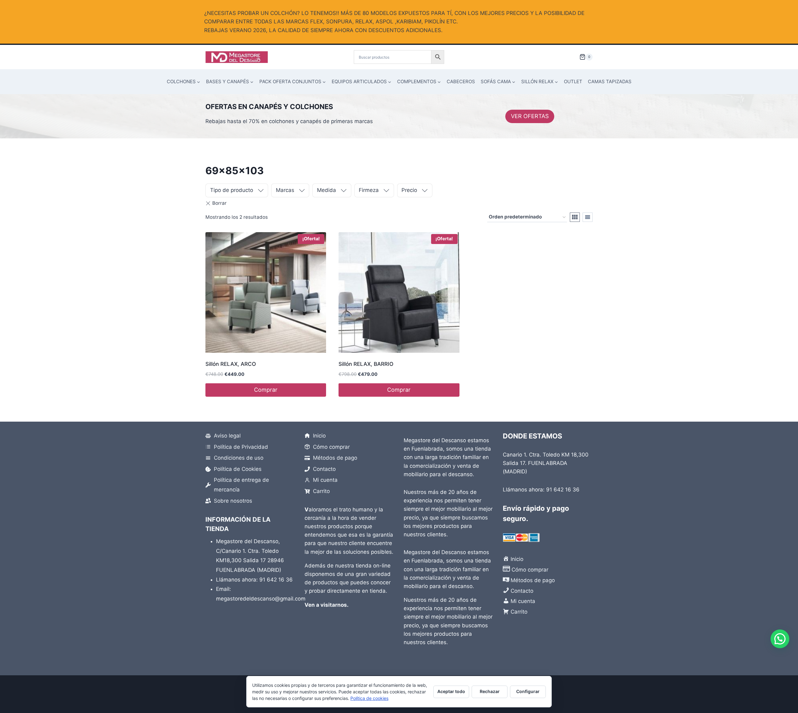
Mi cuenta (325, 480)
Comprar (265, 389)
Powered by (788, 677)
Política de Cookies (238, 469)
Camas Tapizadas (610, 81)
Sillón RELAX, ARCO (230, 364)
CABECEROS (461, 81)
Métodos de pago (335, 458)
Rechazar (490, 691)
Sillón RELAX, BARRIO (366, 364)
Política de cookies (369, 698)
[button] (780, 638)
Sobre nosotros (233, 501)
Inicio (319, 436)
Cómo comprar (331, 447)
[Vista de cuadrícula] (575, 217)
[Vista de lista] (588, 217)
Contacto (324, 469)
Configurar (528, 691)
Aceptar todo (451, 691)
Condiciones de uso (238, 458)
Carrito (321, 491)
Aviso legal (227, 436)
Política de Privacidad (241, 447)
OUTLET (573, 81)
